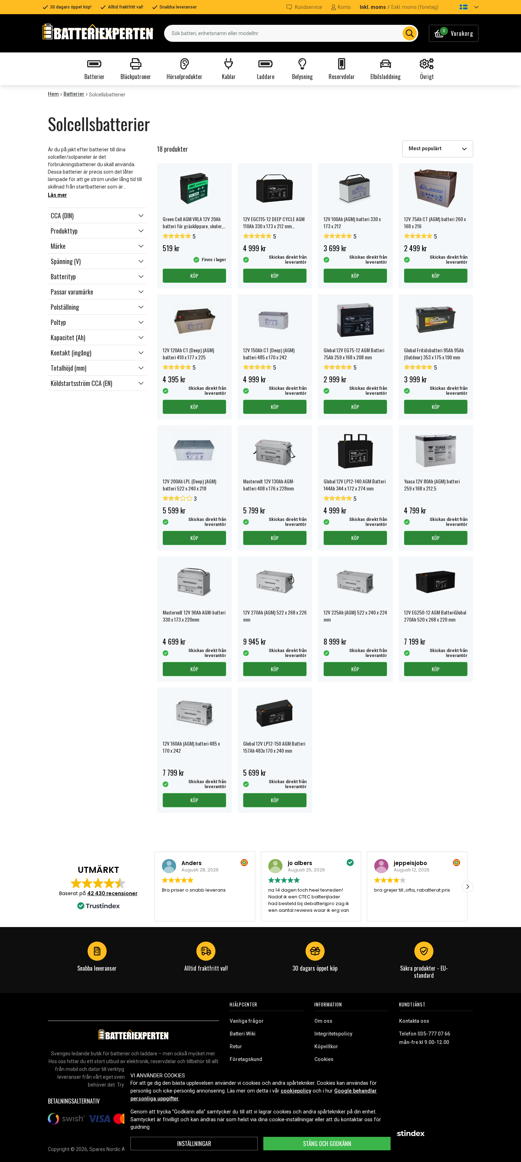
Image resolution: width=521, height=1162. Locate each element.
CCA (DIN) (62, 215)
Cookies (324, 1059)
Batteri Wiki (243, 1034)
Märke (58, 246)
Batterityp (63, 276)
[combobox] (291, 33)
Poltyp (58, 322)
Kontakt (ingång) (71, 352)
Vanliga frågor (247, 1021)
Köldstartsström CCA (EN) (81, 383)
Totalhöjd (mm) (68, 368)
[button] (462, 7)
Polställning (65, 307)
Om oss (323, 1021)
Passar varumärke (72, 291)
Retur (236, 1046)
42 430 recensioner (112, 893)
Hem (53, 94)
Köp (194, 275)
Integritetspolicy (333, 1034)
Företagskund (246, 1059)
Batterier (73, 94)
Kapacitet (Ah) (68, 337)
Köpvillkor (326, 1046)
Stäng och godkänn (327, 1143)
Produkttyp (64, 231)
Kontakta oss (414, 1021)
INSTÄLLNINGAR (194, 1143)
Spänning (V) (66, 261)
